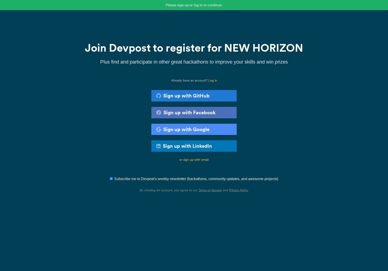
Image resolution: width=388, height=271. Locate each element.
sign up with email (196, 160)
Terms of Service (210, 190)
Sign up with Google (186, 129)
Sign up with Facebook (189, 112)
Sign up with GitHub (186, 96)
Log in (212, 80)
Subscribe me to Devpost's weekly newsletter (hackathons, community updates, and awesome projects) (196, 179)
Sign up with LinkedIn (187, 146)
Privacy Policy (238, 190)
